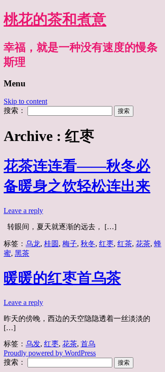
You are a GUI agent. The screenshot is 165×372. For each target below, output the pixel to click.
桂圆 (51, 244)
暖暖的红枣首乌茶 (62, 278)
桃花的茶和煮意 (55, 19)
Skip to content (25, 101)
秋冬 (88, 244)
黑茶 (22, 253)
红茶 (124, 244)
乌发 (33, 344)
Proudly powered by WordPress (50, 353)
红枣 (106, 244)
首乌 (88, 344)
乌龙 (33, 244)
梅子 (69, 244)
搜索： (15, 110)
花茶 (143, 244)
